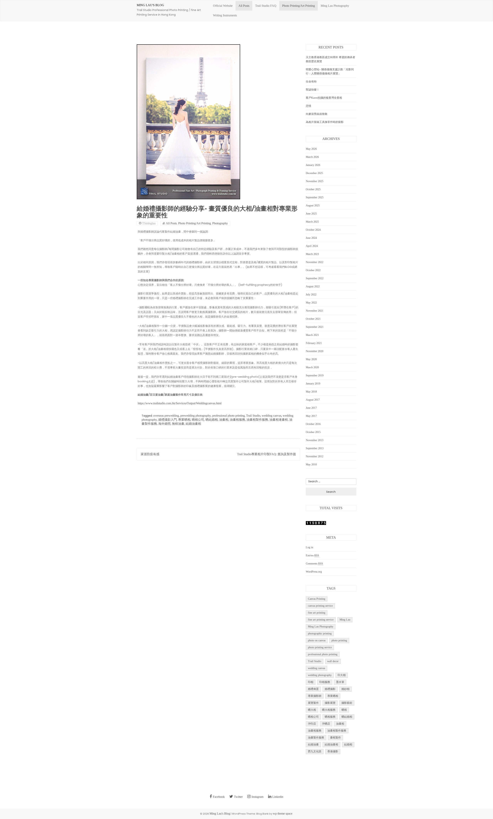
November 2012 (314, 456)
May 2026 (311, 148)
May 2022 (311, 302)
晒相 (344, 709)
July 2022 (311, 294)
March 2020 (312, 367)
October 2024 (313, 229)
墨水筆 (340, 682)
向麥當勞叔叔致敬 (316, 114)
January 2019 (313, 383)
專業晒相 (184, 419)
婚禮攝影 (330, 689)
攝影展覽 (330, 702)
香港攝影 (332, 751)
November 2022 (314, 262)
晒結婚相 (211, 419)
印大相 (342, 675)
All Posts (243, 5)
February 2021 (314, 343)
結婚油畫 (313, 744)
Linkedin (277, 796)
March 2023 (312, 254)
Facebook (219, 796)
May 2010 (311, 464)
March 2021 (312, 335)
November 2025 (314, 181)
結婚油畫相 (193, 423)
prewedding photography (195, 415)
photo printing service (320, 647)
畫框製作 (335, 737)
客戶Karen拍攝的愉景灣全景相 (324, 97)
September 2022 (315, 278)
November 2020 (314, 351)
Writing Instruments (225, 15)
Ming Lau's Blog (150, 5)
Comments (314, 563)
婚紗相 (345, 689)
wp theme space (282, 813)
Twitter (238, 796)
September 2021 (315, 326)
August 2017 (313, 399)
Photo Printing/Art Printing (298, 5)
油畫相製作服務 (257, 419)
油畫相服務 (237, 419)
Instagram (257, 796)
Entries (312, 555)
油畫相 (223, 419)
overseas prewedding (166, 415)
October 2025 (313, 189)
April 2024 (312, 246)
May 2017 (311, 416)
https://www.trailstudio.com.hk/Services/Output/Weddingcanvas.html (179, 403)
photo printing (339, 640)
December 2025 (314, 173)
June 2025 (311, 213)
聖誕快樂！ (312, 89)
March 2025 (312, 221)
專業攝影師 (314, 696)
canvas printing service (320, 605)
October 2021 (313, 318)
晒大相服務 (328, 709)
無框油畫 (178, 423)
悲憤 (308, 105)
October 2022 (313, 270)
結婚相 (348, 744)
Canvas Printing (316, 598)
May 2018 (311, 391)
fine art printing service (321, 619)
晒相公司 (198, 419)
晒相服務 (330, 716)
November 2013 (314, 440)
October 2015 (313, 432)
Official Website (223, 5)
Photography (220, 223)
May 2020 (311, 359)
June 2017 (311, 407)
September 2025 (315, 197)
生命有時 (311, 81)
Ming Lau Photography (335, 5)
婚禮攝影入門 (167, 419)
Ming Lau (345, 619)
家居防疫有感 (150, 454)
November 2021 (314, 310)
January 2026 (313, 165)
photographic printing (320, 633)
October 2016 (313, 424)
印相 (310, 682)
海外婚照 (164, 423)
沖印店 (312, 723)
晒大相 (312, 709)
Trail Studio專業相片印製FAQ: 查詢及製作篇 (266, 454)
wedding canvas (271, 415)
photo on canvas (316, 640)
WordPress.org (314, 571)
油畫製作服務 (316, 737)
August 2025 (313, 205)
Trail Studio (253, 415)
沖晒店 (326, 723)
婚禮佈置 (313, 689)
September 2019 (315, 375)
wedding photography (320, 675)
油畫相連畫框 (278, 419)
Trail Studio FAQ (265, 5)
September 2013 (315, 448)
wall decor (333, 661)
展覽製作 (313, 702)
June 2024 (311, 237)
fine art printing (316, 612)
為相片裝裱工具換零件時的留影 (325, 122)
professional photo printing (228, 415)
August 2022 (313, 286)
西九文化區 (314, 751)
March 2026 (312, 157)
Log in (309, 547)
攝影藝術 (346, 702)
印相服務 (324, 682)
